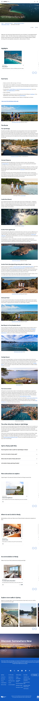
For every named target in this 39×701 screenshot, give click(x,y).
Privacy (2, 680)
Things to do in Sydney (9, 23)
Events (10, 682)
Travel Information (18, 678)
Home (2, 23)
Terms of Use (3, 684)
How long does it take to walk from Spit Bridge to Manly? (14, 449)
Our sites (25, 674)
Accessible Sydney (18, 681)
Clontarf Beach (23, 195)
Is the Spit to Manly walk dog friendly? (10, 463)
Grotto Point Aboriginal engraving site (23, 89)
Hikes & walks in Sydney (5, 24)
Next (36, 73)
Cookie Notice (3, 682)
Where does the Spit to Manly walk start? (11, 458)
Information (18, 674)
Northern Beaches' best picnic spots (11, 437)
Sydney (2, 674)
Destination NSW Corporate (27, 680)
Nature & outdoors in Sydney (19, 23)
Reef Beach (32, 94)
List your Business (19, 683)
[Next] (36, 629)
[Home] (6, 1)
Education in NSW (19, 687)
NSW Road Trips (12, 680)
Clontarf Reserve (12, 89)
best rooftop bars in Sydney (25, 396)
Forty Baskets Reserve (11, 90)
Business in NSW (19, 685)
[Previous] (33, 629)
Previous (33, 73)
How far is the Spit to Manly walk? (9, 454)
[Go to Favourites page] (37, 1)
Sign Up (3, 650)
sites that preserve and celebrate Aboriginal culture (23, 266)
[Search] (34, 2)
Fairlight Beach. (23, 95)
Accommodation (12, 684)
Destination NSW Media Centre (27, 686)
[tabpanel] (19, 11)
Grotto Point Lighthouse (16, 260)
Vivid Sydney (26, 688)
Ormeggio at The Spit (14, 156)
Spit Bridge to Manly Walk (16, 122)
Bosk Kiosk (22, 169)
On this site (11, 674)
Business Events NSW (27, 683)
